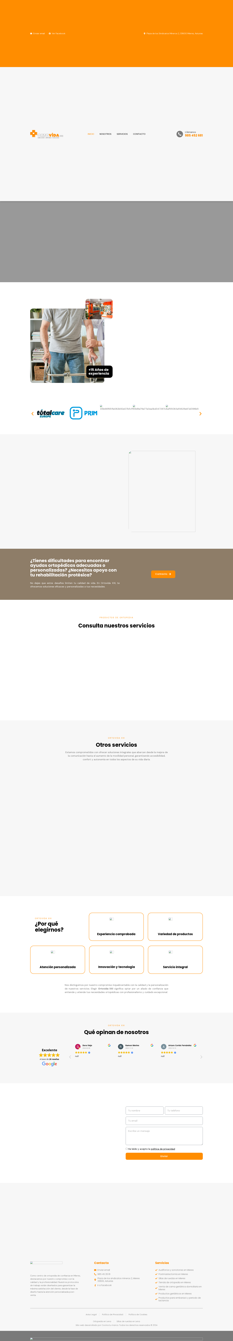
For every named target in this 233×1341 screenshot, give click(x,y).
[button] (32, 413)
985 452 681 (194, 135)
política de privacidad (163, 1148)
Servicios (122, 134)
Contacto (139, 134)
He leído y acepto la (151, 1148)
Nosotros (105, 134)
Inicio (91, 134)
